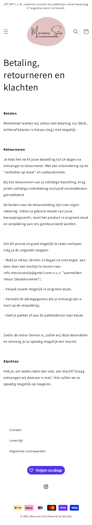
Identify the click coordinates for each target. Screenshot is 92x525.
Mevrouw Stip (38, 516)
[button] (6, 31)
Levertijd (16, 440)
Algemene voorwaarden (27, 451)
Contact (15, 430)
